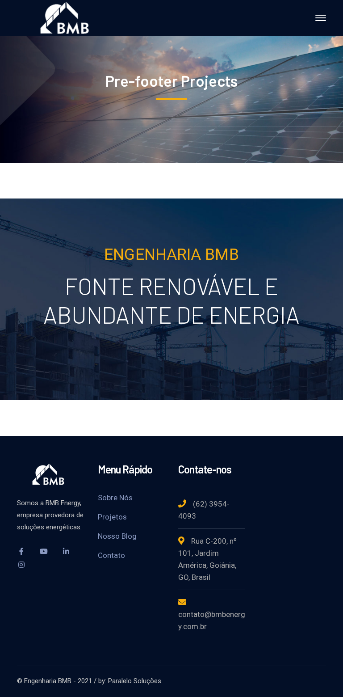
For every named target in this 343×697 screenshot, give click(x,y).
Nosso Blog (117, 536)
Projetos (112, 516)
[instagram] (21, 564)
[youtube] (43, 551)
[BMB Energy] (68, 17)
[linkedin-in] (66, 551)
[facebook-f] (21, 551)
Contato (111, 555)
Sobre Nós (115, 497)
